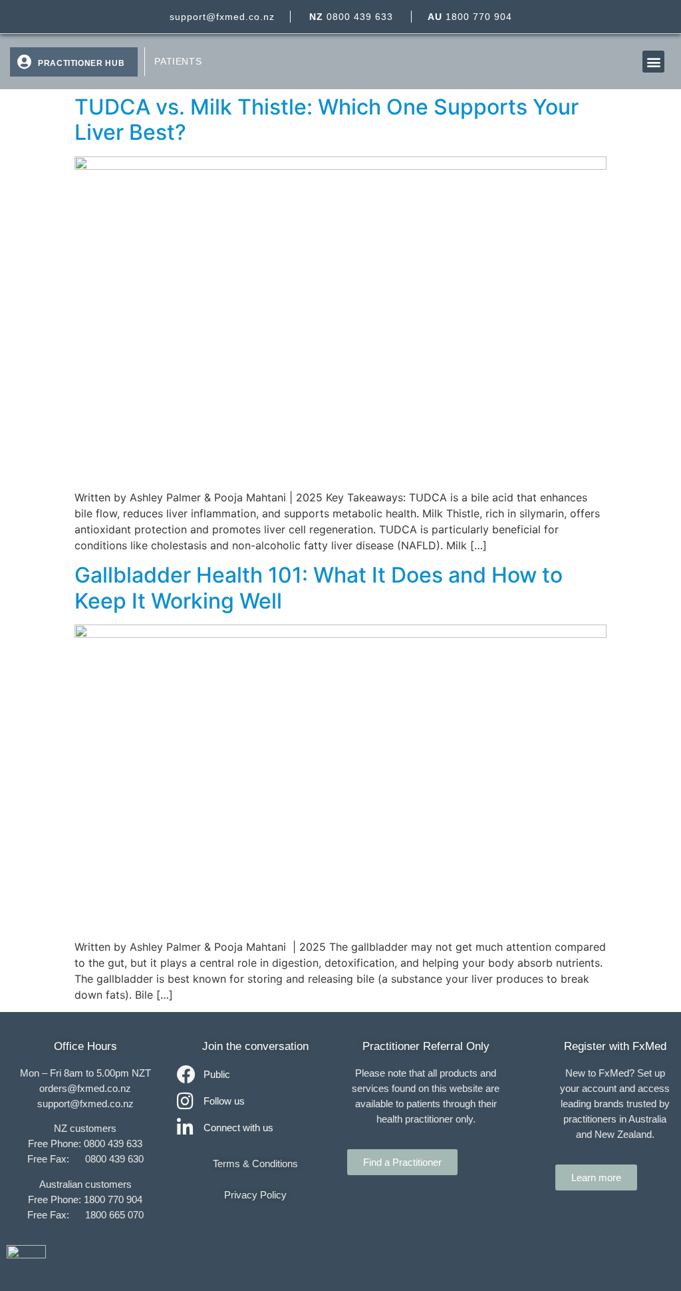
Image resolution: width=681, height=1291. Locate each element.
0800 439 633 (351, 16)
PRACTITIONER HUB (81, 63)
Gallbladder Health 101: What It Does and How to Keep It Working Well (318, 587)
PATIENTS (178, 61)
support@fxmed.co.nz (222, 16)
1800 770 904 (470, 16)
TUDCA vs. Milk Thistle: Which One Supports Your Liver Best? (326, 119)
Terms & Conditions (255, 1163)
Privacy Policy (255, 1194)
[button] (653, 62)
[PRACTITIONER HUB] (24, 62)
